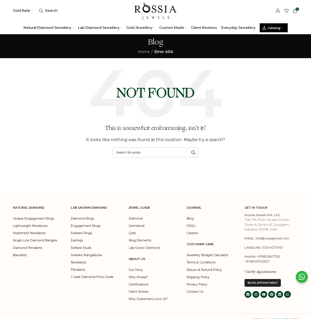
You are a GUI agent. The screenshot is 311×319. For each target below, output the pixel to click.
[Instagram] (255, 294)
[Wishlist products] (286, 10)
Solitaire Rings (81, 233)
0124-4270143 (272, 248)
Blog (190, 218)
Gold (132, 233)
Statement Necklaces (29, 233)
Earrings (77, 240)
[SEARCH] (193, 152)
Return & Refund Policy (204, 270)
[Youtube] (263, 294)
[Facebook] (248, 294)
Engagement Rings (85, 226)
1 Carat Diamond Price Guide (92, 277)
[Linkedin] (279, 294)
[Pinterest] (271, 294)
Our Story (136, 270)
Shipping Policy (198, 277)
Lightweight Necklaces (30, 226)
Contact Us (195, 292)
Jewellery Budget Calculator (207, 255)
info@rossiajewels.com (272, 238)
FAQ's (191, 226)
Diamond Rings (82, 218)
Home (144, 51)
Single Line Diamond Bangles (35, 240)
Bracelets (20, 255)
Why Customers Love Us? (148, 299)
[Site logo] (155, 10)
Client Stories (138, 292)
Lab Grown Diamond (144, 248)
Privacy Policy (197, 284)
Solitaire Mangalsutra (86, 255)
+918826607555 (268, 256)
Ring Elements (140, 240)
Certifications (138, 284)
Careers (192, 233)
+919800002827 (257, 261)
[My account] (278, 10)
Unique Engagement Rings (33, 218)
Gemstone (137, 226)
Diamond (136, 218)
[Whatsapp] (287, 294)
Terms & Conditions (201, 262)
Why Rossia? (138, 277)
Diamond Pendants (27, 248)
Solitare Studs (81, 248)
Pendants (78, 270)
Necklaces (78, 262)
